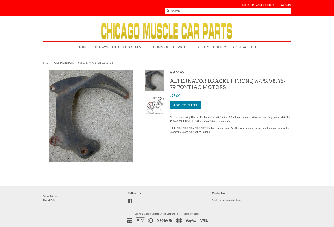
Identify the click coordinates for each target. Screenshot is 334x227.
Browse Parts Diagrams (119, 47)
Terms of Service (169, 47)
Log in (246, 5)
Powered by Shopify (190, 213)
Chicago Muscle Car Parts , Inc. (166, 213)
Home (83, 47)
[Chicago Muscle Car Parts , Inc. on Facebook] (130, 201)
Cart (288, 5)
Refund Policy (211, 47)
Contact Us (244, 47)
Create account (265, 5)
